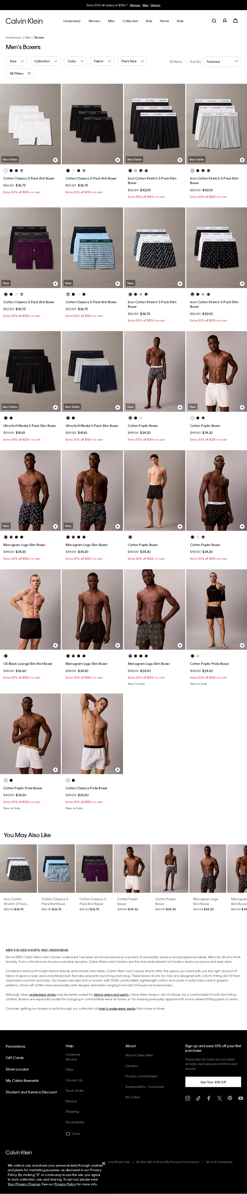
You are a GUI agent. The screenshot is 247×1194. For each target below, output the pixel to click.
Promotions (15, 1046)
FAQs (69, 1069)
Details (155, 5)
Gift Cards (15, 1057)
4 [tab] (30, 159)
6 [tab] (44, 159)
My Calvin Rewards (22, 1080)
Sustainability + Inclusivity (144, 1087)
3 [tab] (23, 159)
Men (146, 5)
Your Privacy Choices (24, 1184)
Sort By (195, 61)
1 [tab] (74, 159)
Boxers (39, 37)
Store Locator (17, 1069)
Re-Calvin (132, 1097)
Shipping (72, 1111)
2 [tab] (81, 159)
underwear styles (42, 994)
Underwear (14, 37)
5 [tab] (37, 159)
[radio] (5, 170)
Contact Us (74, 1080)
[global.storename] (24, 21)
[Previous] (7, 124)
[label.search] (214, 20)
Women (135, 5)
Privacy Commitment (141, 1076)
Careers (131, 1066)
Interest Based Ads (117, 1162)
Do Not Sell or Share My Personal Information (168, 1162)
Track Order (75, 1090)
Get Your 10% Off (213, 1082)
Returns (71, 1101)
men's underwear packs (117, 1008)
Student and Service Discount (31, 1092)
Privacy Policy (65, 1184)
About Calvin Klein (139, 1055)
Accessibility (75, 1122)
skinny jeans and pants (111, 994)
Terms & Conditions (219, 1162)
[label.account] (224, 20)
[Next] (53, 124)
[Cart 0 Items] (235, 20)
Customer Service (73, 1056)
